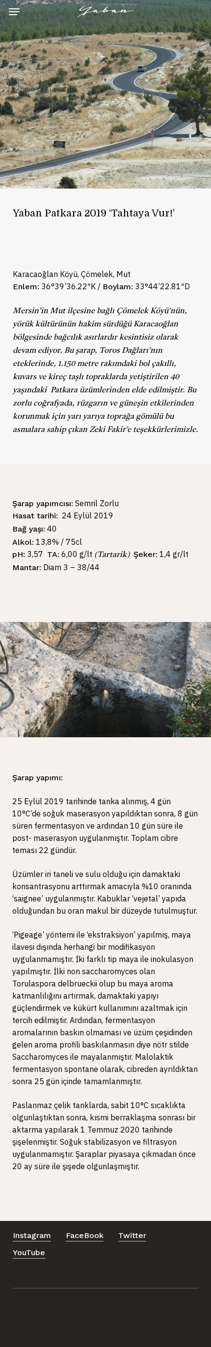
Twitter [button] (132, 1235)
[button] (14, 12)
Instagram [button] (32, 1235)
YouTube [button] (29, 1252)
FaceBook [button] (85, 1235)
